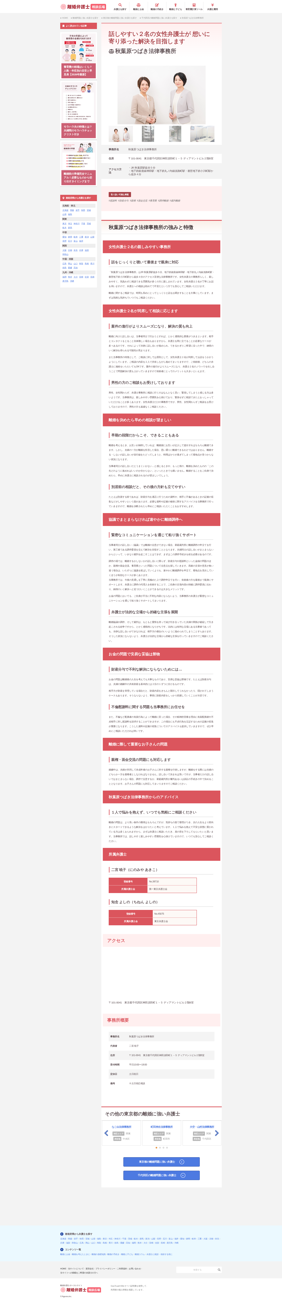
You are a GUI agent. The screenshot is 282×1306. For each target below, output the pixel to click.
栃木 (64, 227)
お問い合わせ (135, 1269)
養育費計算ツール (194, 9)
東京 (64, 223)
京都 (70, 250)
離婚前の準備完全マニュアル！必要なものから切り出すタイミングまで (78, 177)
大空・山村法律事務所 (202, 1126)
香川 (92, 263)
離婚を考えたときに (81, 1254)
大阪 (64, 250)
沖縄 (72, 281)
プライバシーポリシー (105, 1269)
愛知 (64, 237)
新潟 (87, 237)
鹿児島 (65, 281)
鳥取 (81, 263)
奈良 (76, 250)
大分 (76, 277)
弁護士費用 (212, 9)
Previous (106, 1133)
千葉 (83, 223)
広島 (64, 263)
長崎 (92, 277)
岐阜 (76, 237)
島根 (87, 263)
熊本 (70, 277)
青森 (72, 210)
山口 (76, 263)
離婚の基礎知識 (99, 1254)
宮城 (89, 210)
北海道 (65, 210)
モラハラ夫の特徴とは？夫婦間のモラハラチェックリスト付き (78, 130)
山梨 (92, 237)
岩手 (78, 210)
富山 (76, 241)
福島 (70, 214)
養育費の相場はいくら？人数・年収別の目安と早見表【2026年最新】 (78, 70)
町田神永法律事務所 (162, 1126)
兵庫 (81, 250)
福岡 (64, 277)
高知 (76, 268)
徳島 (64, 268)
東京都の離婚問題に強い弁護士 (157, 1161)
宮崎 (81, 277)
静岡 (70, 237)
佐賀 (87, 277)
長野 (64, 241)
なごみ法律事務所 (121, 1126)
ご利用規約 (122, 1269)
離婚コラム (140, 1254)
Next (217, 1133)
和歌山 (65, 254)
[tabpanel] (161, 95)
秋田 (83, 210)
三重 (81, 237)
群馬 (70, 227)
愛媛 (70, 268)
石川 (70, 241)
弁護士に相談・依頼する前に (159, 1254)
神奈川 (77, 223)
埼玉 (70, 223)
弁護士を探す (120, 9)
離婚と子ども (175, 9)
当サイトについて (76, 1269)
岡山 (70, 263)
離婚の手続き (157, 9)
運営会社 (90, 1269)
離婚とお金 (138, 9)
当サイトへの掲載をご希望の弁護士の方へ (79, 1273)
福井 (81, 241)
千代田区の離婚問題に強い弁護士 (157, 1175)
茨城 (89, 223)
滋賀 (87, 250)
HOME (63, 1269)
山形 (64, 214)
